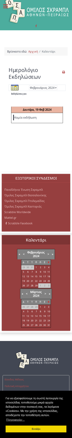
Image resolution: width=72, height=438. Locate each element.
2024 (36, 256)
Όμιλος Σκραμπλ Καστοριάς (23, 206)
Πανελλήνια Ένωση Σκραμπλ (23, 190)
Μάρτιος (36, 292)
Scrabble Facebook (20, 223)
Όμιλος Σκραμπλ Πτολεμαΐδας (24, 201)
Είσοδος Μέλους (14, 379)
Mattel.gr (10, 218)
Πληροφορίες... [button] (15, 419)
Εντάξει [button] (36, 428)
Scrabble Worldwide (17, 212)
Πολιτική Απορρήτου (17, 386)
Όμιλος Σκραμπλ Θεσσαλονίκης (25, 195)
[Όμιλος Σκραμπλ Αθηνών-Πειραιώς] (36, 360)
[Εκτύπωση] (64, 72)
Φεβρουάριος (36, 252)
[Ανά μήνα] (15, 87)
